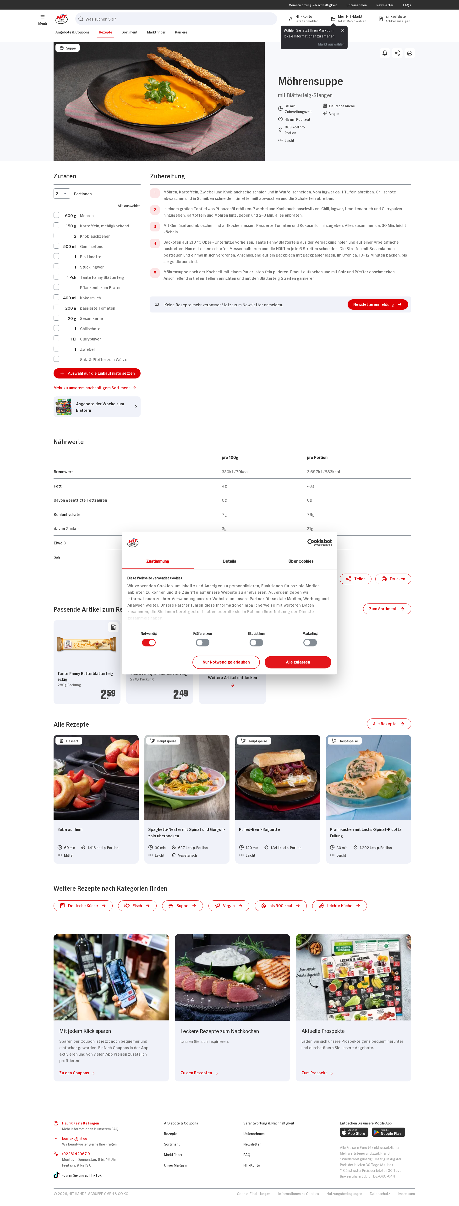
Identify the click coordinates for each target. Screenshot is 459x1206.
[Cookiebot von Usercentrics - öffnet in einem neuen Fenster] (311, 542)
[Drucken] (409, 53)
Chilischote (90, 328)
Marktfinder (156, 31)
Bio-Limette (90, 256)
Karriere (181, 31)
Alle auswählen (129, 205)
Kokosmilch (90, 297)
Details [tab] (229, 560)
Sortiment (129, 31)
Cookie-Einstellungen (254, 1193)
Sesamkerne (91, 318)
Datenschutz (380, 1193)
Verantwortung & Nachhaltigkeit (313, 5)
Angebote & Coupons (72, 31)
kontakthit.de (74, 1138)
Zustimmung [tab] (157, 560)
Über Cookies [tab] (301, 560)
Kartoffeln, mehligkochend (104, 225)
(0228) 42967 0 (76, 1153)
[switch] (202, 643)
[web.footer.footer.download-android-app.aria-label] (388, 1132)
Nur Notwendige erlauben (226, 661)
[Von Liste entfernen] (113, 627)
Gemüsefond (92, 246)
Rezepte (105, 31)
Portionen (83, 193)
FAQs (407, 5)
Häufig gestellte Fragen (80, 1122)
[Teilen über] (397, 53)
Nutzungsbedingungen (344, 1193)
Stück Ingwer (92, 266)
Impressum (406, 1193)
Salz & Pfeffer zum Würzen (105, 359)
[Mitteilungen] (385, 53)
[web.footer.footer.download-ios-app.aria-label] (354, 1132)
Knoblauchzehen (95, 235)
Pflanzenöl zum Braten (100, 287)
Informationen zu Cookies (298, 1193)
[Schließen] (343, 30)
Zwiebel (87, 348)
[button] (97, 387)
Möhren (87, 215)
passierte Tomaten (97, 307)
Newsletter (385, 5)
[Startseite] (61, 19)
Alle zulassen (298, 661)
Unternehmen (357, 5)
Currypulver (90, 338)
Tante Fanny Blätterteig (102, 277)
